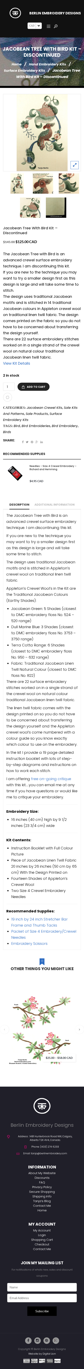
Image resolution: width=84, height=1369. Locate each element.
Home (17, 64)
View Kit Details (16, 363)
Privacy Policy (42, 1187)
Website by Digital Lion (42, 1353)
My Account (42, 1230)
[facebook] (28, 1340)
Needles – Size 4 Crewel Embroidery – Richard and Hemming (53, 467)
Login (42, 1235)
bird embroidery (65, 426)
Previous (4, 1029)
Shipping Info (42, 1196)
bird (17, 426)
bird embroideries (36, 426)
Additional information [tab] (54, 505)
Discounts (42, 1178)
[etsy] (56, 1340)
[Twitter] (27, 442)
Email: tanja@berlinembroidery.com (45, 1153)
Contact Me (42, 1205)
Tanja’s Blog (42, 1201)
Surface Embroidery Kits (24, 70)
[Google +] (36, 442)
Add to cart (36, 387)
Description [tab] (19, 505)
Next (79, 1029)
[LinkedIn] (41, 442)
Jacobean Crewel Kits (44, 407)
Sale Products (37, 413)
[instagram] (37, 1340)
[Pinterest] (32, 442)
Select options (73, 1024)
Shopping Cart (42, 1240)
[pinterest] (46, 1340)
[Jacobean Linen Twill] (56, 208)
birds (7, 432)
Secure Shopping (42, 1192)
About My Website (42, 1173)
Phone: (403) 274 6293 (45, 1146)
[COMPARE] (7, 397)
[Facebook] (23, 442)
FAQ (42, 1182)
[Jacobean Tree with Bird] (42, 132)
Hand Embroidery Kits (47, 64)
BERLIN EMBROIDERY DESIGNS (55, 13)
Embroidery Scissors (29, 943)
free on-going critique (51, 778)
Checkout (42, 1244)
